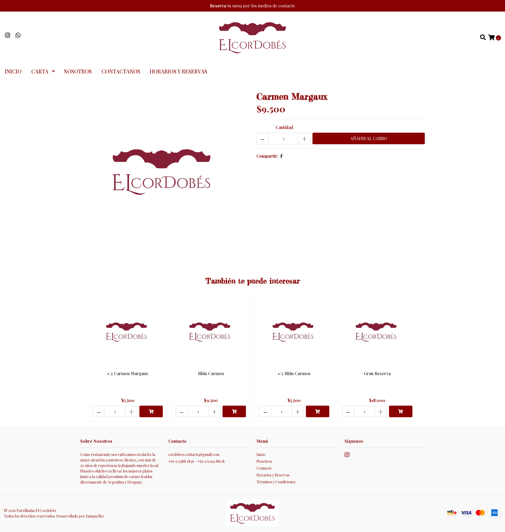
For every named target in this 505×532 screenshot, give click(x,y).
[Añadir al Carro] (151, 411)
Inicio (13, 71)
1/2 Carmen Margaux (127, 373)
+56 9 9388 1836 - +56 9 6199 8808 (196, 461)
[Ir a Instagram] (7, 35)
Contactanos (121, 71)
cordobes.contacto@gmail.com (193, 454)
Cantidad (284, 127)
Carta (39, 71)
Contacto (264, 468)
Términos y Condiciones (275, 481)
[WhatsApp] (18, 35)
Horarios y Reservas (178, 71)
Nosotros (78, 71)
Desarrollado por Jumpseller (80, 516)
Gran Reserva (377, 373)
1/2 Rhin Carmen (294, 373)
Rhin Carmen (211, 373)
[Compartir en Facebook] (281, 156)
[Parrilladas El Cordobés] (252, 37)
